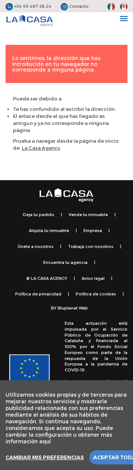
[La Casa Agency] (29, 21)
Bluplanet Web (73, 307)
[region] (66, 425)
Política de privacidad (38, 293)
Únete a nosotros (36, 246)
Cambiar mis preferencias (45, 457)
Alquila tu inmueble (49, 230)
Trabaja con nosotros (90, 246)
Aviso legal (93, 278)
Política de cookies (96, 293)
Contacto (78, 6)
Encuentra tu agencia (65, 262)
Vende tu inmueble (88, 214)
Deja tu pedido (38, 214)
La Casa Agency (41, 148)
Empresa (92, 230)
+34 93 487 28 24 (32, 6)
